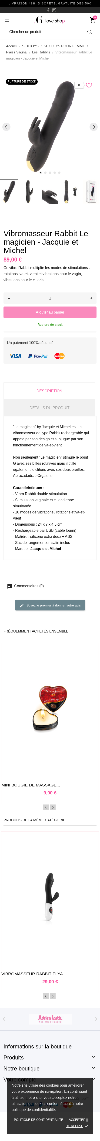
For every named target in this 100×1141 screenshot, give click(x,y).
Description (49, 391)
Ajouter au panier (50, 312)
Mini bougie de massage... (30, 785)
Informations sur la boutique (37, 1046)
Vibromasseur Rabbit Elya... (33, 974)
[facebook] (48, 10)
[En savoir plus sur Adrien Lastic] (50, 1019)
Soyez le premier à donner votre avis (53, 605)
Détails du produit (50, 408)
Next (53, 807)
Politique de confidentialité (38, 1120)
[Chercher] (89, 32)
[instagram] (54, 10)
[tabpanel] (50, 126)
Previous (46, 807)
